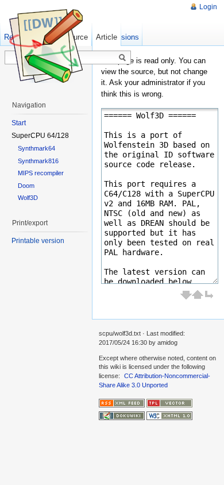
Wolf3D (28, 197)
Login (208, 7)
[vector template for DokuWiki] (169, 402)
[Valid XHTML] (169, 415)
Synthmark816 (38, 160)
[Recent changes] (122, 402)
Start (18, 123)
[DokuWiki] (122, 415)
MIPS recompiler (41, 173)
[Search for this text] (122, 58)
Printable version (37, 241)
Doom (26, 185)
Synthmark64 (36, 148)
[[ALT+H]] (46, 46)
